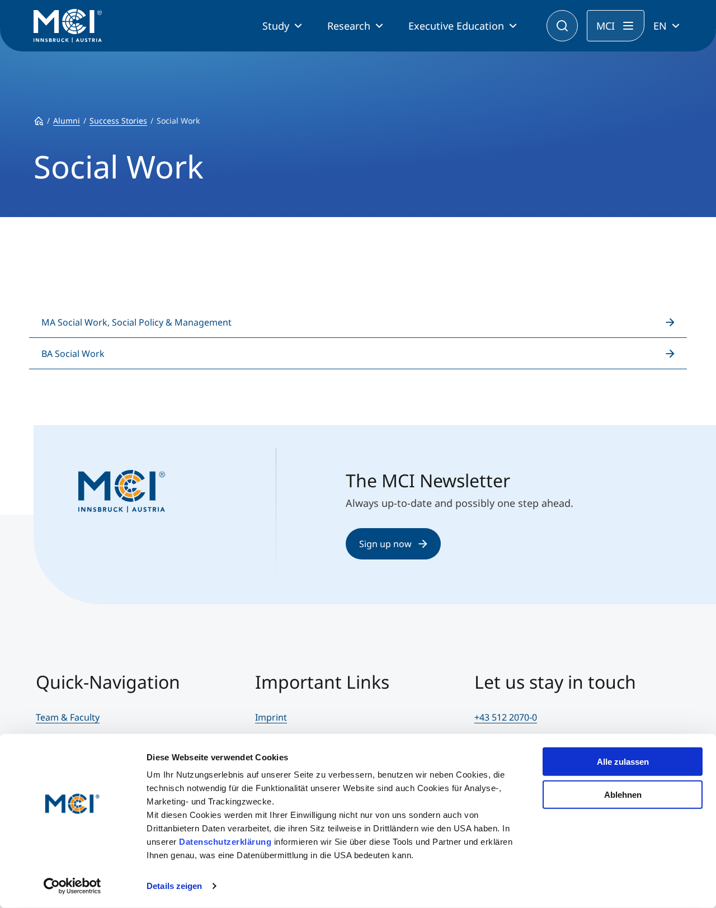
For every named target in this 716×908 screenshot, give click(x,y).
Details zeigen (174, 886)
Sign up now (385, 544)
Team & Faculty (68, 717)
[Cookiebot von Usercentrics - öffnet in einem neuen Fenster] (72, 886)
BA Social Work (73, 353)
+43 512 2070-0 (505, 717)
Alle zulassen (623, 761)
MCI (605, 25)
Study (275, 25)
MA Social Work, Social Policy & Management (136, 322)
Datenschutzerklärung (225, 841)
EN (660, 25)
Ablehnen (623, 794)
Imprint (271, 717)
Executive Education (456, 25)
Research (348, 25)
